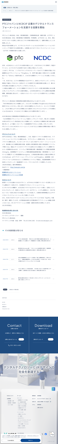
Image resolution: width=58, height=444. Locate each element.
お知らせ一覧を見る (14, 289)
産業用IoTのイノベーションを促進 (12, 175)
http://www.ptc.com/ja (17, 167)
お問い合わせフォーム (11, 339)
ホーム (4, 10)
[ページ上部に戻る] (53, 389)
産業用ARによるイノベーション (11, 172)
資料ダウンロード (38, 339)
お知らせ (11, 10)
